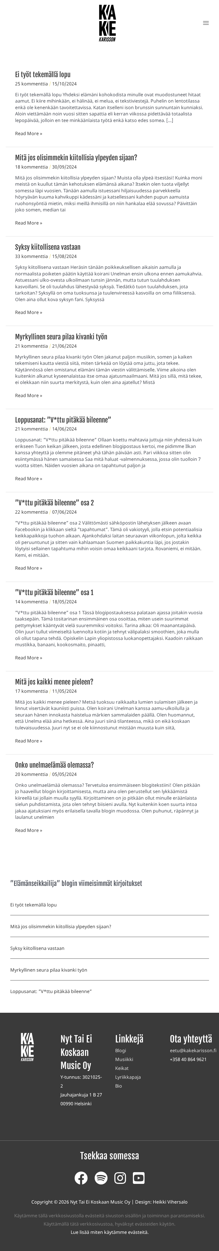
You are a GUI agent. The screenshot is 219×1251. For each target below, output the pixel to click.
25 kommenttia (31, 84)
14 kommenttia (31, 602)
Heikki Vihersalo (170, 1202)
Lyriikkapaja (128, 1077)
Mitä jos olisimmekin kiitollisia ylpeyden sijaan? (76, 158)
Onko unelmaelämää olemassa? (54, 765)
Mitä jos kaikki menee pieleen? (54, 682)
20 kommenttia (31, 774)
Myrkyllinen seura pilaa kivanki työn (61, 337)
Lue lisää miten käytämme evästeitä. (110, 1232)
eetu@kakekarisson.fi (193, 1050)
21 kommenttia (31, 346)
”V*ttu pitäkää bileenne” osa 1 (54, 593)
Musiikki (124, 1059)
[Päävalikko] (205, 23)
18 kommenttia (31, 167)
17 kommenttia (31, 691)
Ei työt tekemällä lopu (42, 75)
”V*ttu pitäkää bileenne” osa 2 (54, 503)
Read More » (28, 133)
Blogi (120, 1050)
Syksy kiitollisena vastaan (47, 247)
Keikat (122, 1068)
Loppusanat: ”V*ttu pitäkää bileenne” (63, 420)
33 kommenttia (31, 256)
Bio (118, 1086)
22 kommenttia (31, 512)
